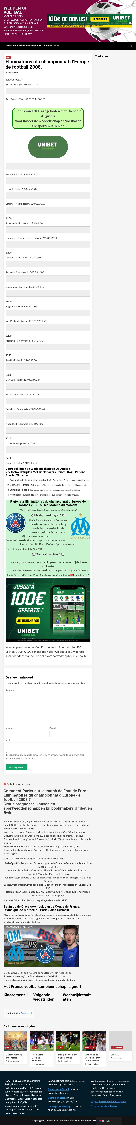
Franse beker (90, 1047)
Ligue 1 (8, 1095)
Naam (9, 728)
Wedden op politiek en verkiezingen (109, 1080)
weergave (26, 1013)
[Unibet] (48, 609)
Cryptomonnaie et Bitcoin (104, 1106)
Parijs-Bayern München (19, 575)
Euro (8, 57)
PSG (20, 1102)
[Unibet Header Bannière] (89, 20)
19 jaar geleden (13, 72)
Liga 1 (8, 1047)
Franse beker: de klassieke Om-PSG (24, 549)
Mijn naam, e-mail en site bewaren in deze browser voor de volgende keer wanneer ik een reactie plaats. (45, 756)
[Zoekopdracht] (130, 45)
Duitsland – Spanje (19, 489)
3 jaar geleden (13, 1061)
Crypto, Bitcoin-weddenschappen (108, 1101)
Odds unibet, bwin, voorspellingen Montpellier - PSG (40, 900)
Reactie (10, 690)
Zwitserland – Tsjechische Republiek (29, 479)
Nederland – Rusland (21, 494)
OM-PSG (115, 1054)
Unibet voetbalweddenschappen (22, 45)
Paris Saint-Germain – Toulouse (48, 520)
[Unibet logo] (48, 156)
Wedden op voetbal (15, 10)
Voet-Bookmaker (112, 1095)
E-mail (52, 728)
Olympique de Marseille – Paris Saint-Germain (93, 1057)
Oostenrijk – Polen (19, 484)
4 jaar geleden (40, 1064)
